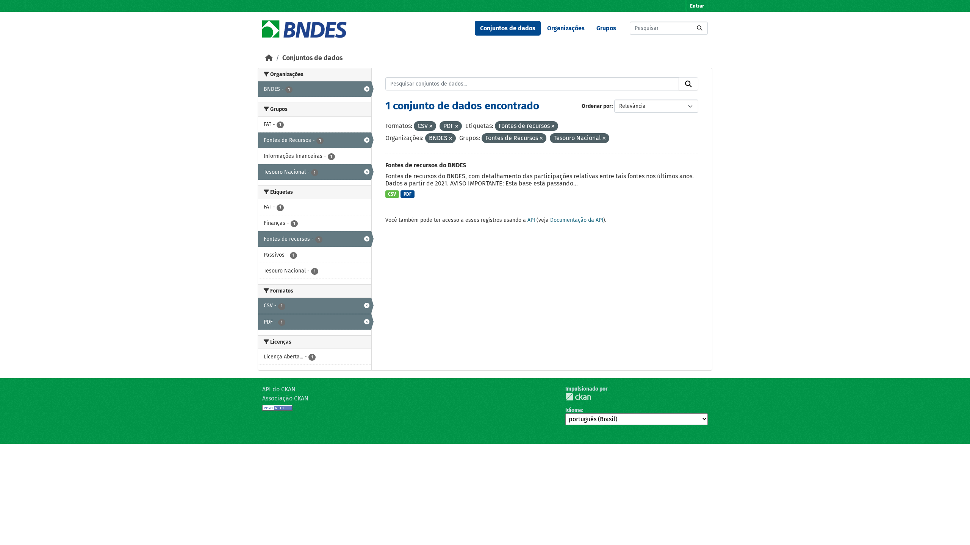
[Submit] (699, 28)
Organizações (566, 28)
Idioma (573, 410)
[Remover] (430, 126)
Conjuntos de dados (507, 28)
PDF (407, 194)
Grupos (606, 28)
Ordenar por (597, 106)
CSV (392, 194)
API (531, 220)
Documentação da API (576, 220)
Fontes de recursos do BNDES (425, 165)
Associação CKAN (285, 398)
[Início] (269, 58)
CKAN (578, 397)
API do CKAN (279, 389)
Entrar (697, 6)
